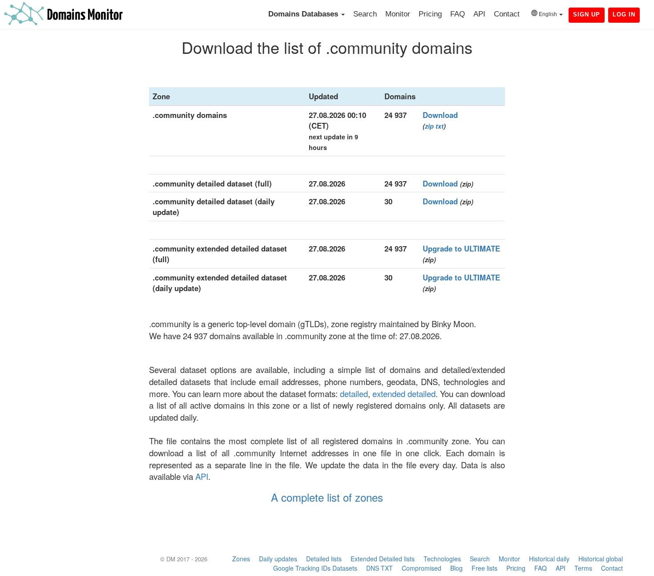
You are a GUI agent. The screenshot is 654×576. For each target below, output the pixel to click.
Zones (241, 558)
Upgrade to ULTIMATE (461, 248)
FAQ (457, 14)
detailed (354, 393)
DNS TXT (379, 568)
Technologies (442, 558)
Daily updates (278, 558)
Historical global (600, 558)
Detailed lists (324, 558)
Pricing (430, 14)
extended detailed (404, 393)
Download (440, 115)
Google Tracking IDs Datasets (315, 568)
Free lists (484, 568)
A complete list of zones (327, 497)
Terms (583, 568)
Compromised (421, 568)
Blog (456, 568)
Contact (507, 14)
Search (365, 14)
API (479, 14)
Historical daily (549, 558)
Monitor (397, 14)
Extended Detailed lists (383, 558)
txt (440, 126)
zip (429, 126)
